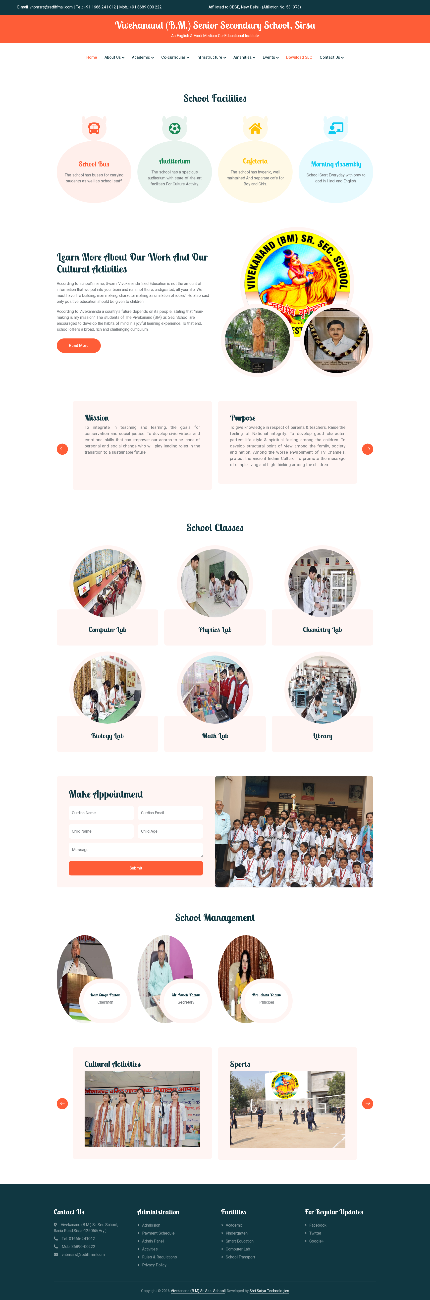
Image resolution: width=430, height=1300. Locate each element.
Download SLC (299, 57)
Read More (79, 346)
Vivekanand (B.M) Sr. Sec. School (198, 1291)
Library (322, 736)
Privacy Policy (154, 1265)
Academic (141, 57)
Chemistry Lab (322, 629)
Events (269, 57)
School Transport (240, 1257)
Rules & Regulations (159, 1257)
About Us (113, 57)
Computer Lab (107, 629)
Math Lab (215, 736)
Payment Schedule (158, 1233)
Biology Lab (107, 736)
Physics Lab (214, 629)
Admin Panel (153, 1241)
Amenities (242, 57)
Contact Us (330, 57)
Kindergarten (237, 1233)
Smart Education (240, 1241)
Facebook (317, 1225)
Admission (151, 1225)
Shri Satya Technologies (269, 1291)
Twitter (315, 1233)
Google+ (316, 1241)
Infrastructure (209, 57)
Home (91, 57)
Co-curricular (173, 57)
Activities (150, 1249)
